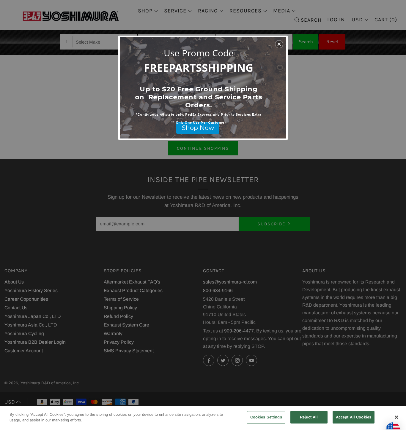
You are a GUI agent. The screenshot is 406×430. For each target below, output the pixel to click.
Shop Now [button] (198, 127)
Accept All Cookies (353, 417)
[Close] (396, 417)
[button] (279, 44)
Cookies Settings (266, 417)
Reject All (309, 417)
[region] (203, 418)
